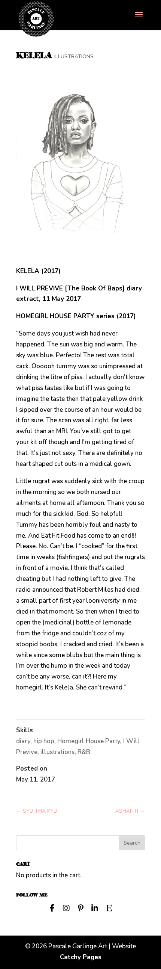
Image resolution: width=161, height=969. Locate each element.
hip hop (43, 741)
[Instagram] (66, 907)
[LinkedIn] (94, 907)
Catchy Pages (80, 957)
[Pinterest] (80, 907)
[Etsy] (109, 907)
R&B (84, 752)
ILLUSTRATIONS (74, 56)
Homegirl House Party (88, 741)
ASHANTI (130, 811)
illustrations (57, 752)
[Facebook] (52, 907)
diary (23, 741)
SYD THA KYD (36, 811)
